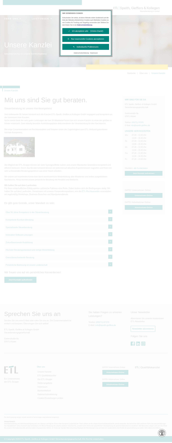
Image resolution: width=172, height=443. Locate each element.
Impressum (94, 53)
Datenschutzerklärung (84, 25)
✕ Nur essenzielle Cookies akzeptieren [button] (85, 39)
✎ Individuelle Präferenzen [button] (85, 47)
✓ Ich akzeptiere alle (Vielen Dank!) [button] (85, 31)
